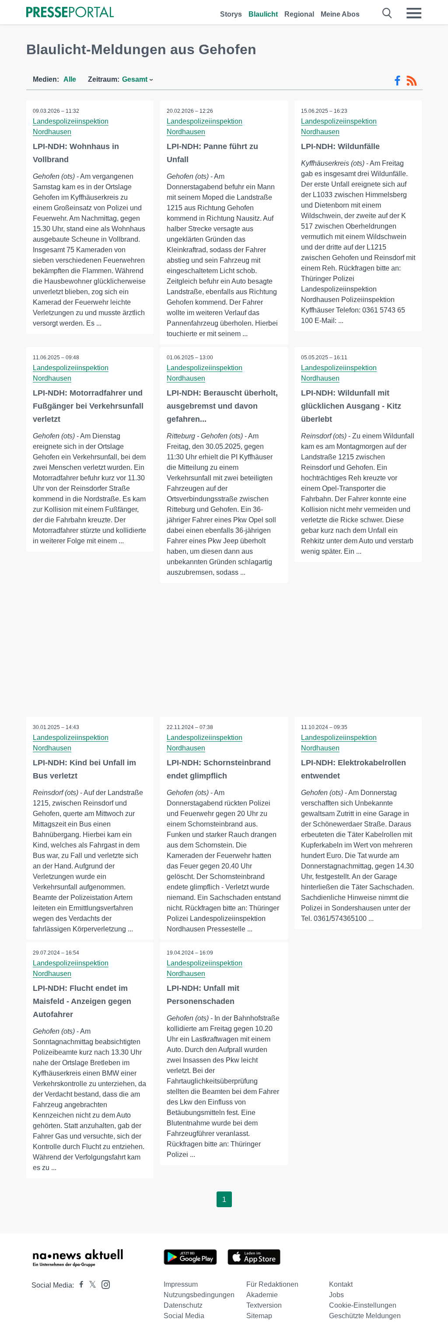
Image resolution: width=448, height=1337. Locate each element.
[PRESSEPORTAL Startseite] (70, 13)
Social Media (184, 1316)
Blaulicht (263, 14)
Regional (299, 14)
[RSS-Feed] (411, 81)
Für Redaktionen (272, 1284)
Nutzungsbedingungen (199, 1295)
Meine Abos (340, 14)
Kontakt (341, 1284)
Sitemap (259, 1316)
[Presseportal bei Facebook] (79, 1285)
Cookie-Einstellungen (362, 1305)
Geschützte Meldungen (365, 1316)
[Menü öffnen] (414, 13)
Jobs (336, 1295)
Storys (231, 14)
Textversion (264, 1305)
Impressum (181, 1284)
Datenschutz (183, 1305)
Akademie (262, 1295)
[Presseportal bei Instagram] (103, 1284)
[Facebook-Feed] (397, 81)
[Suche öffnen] (387, 13)
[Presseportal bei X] (90, 1285)
